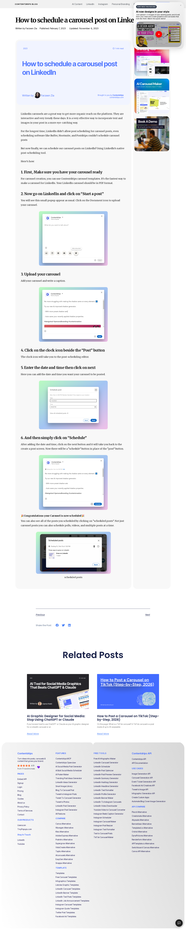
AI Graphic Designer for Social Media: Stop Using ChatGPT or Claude (56, 718)
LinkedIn (90, 4)
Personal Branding (121, 4)
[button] (57, 625)
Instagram (103, 4)
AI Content (77, 4)
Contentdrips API (141, 753)
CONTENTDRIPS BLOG (26, 4)
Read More (33, 734)
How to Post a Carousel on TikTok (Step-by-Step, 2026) (128, 718)
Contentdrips (25, 753)
